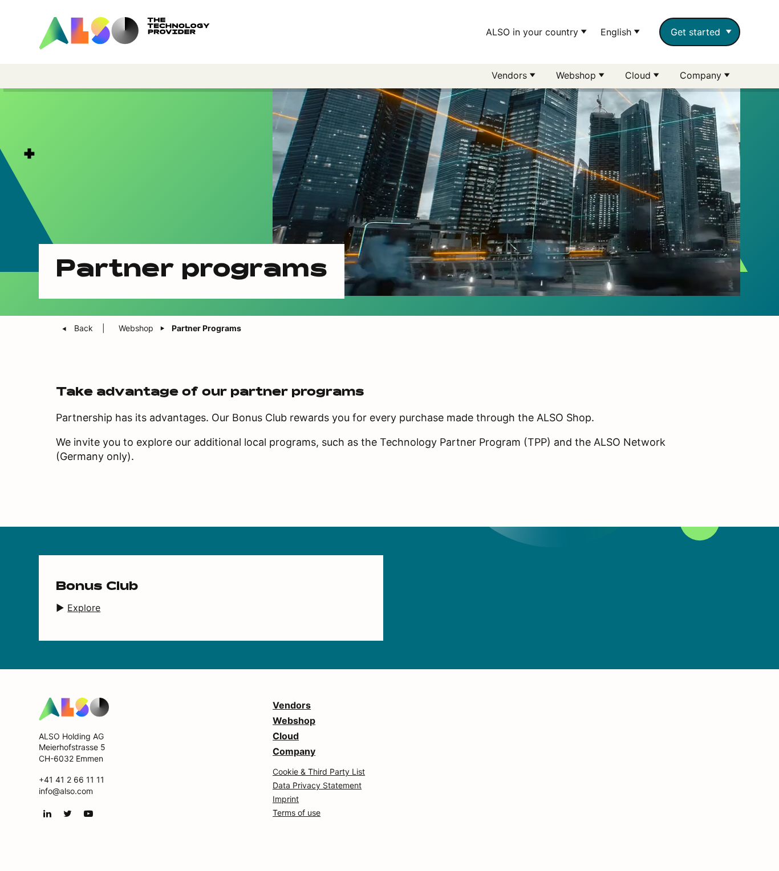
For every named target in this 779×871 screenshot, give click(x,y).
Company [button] (702, 75)
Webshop (294, 720)
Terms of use (296, 812)
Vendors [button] (511, 75)
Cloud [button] (639, 75)
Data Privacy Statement (317, 785)
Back (84, 328)
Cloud (286, 736)
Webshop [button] (577, 75)
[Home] (74, 708)
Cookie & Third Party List (319, 771)
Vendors (292, 705)
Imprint (286, 799)
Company (294, 751)
